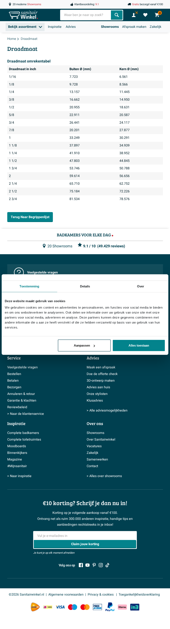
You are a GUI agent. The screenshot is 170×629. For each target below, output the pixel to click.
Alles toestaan (139, 345)
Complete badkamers (23, 432)
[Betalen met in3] (134, 607)
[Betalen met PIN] (97, 607)
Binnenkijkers (17, 452)
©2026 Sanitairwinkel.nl (26, 594)
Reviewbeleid (17, 407)
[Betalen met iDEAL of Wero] (47, 607)
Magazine (14, 459)
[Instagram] (100, 565)
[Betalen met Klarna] (122, 607)
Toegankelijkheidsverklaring (139, 594)
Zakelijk (155, 26)
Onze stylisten (97, 393)
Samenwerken (97, 459)
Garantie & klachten (21, 400)
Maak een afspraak (101, 367)
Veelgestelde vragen (42, 272)
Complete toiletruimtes (24, 439)
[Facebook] (80, 565)
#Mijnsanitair (17, 466)
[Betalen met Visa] (60, 607)
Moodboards (16, 446)
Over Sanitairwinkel (101, 439)
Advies (71, 26)
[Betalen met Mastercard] (85, 607)
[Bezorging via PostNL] (35, 607)
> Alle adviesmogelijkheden (107, 410)
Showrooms (110, 26)
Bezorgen (14, 387)
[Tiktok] (107, 565)
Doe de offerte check (102, 373)
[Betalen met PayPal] (109, 607)
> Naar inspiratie (19, 476)
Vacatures (94, 446)
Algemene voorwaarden (66, 594)
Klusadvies (95, 400)
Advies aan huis (98, 387)
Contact (92, 466)
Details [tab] (85, 286)
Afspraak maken (134, 26)
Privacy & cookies (101, 594)
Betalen (13, 380)
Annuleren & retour (21, 393)
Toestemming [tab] (29, 286)
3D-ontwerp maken (101, 380)
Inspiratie (55, 26)
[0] (145, 15)
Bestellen (14, 373)
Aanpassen (82, 345)
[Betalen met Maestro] (72, 607)
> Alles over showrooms (104, 476)
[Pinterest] (94, 565)
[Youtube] (87, 565)
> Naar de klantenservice (25, 413)
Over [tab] (140, 286)
